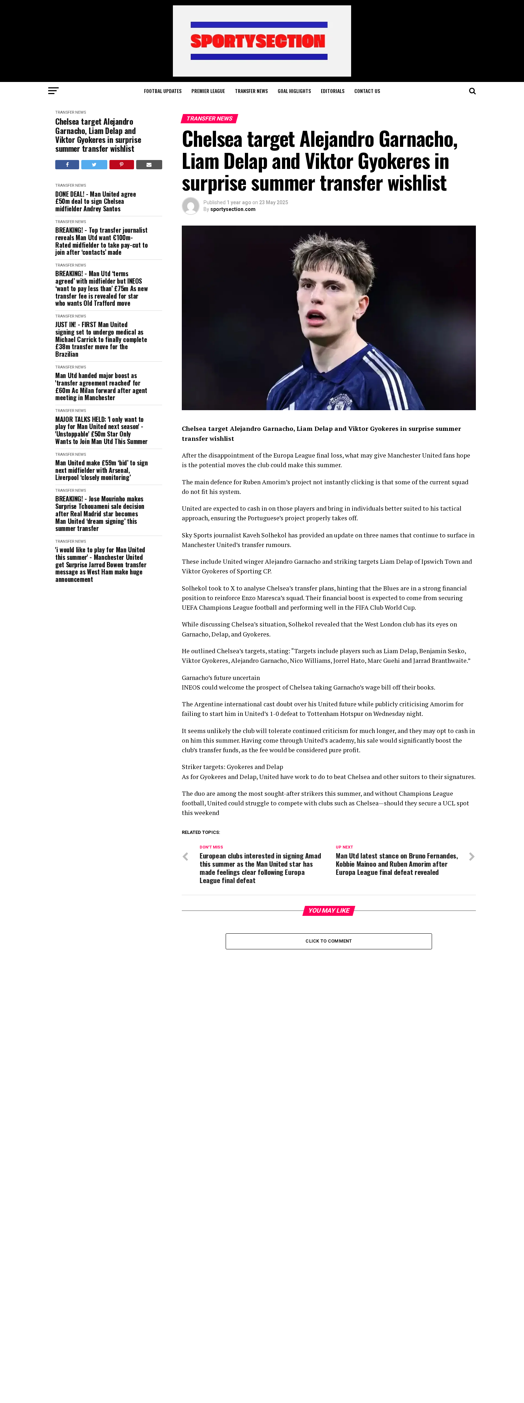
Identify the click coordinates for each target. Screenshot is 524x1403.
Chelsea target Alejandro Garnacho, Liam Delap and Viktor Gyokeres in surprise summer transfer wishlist (98, 135)
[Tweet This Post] (94, 164)
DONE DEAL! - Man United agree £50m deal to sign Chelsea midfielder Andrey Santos (95, 201)
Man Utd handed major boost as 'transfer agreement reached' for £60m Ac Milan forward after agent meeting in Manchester (101, 386)
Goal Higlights (294, 90)
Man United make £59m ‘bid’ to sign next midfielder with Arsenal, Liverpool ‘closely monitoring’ (101, 470)
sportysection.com (233, 209)
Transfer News (251, 90)
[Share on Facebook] (67, 164)
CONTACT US (367, 90)
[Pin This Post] (121, 164)
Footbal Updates (162, 90)
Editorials (332, 90)
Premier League (208, 90)
